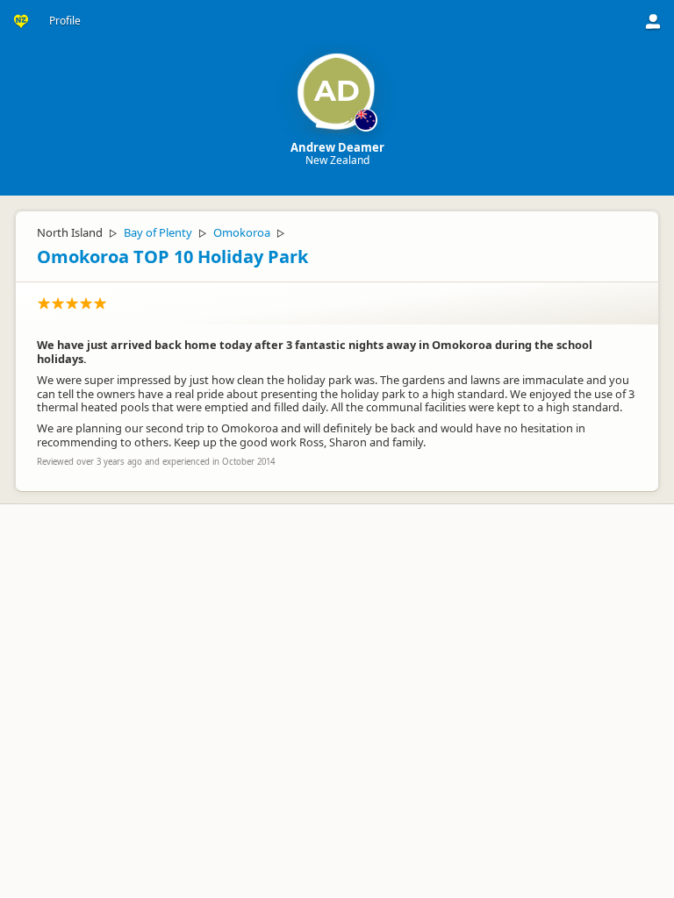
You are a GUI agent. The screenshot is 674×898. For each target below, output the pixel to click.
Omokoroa (241, 232)
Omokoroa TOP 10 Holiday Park (172, 256)
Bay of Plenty (158, 232)
